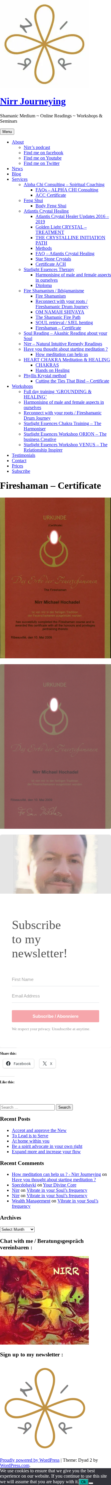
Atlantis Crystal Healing (46, 211)
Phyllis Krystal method (45, 375)
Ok (83, 1482)
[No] (91, 1483)
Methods (44, 248)
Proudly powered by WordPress (29, 1460)
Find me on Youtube (43, 157)
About (18, 142)
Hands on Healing (53, 370)
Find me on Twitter (41, 163)
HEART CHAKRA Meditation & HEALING (67, 359)
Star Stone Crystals (53, 258)
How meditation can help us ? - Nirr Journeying (56, 1174)
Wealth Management (31, 1200)
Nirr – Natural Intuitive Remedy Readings (63, 343)
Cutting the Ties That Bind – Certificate (72, 380)
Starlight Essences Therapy (49, 269)
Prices (17, 465)
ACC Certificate (51, 195)
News (17, 168)
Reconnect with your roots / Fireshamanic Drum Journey (62, 304)
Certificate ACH (51, 264)
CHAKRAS (47, 364)
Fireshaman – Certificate (58, 327)
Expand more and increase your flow (46, 1151)
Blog (16, 173)
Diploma (44, 285)
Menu (7, 131)
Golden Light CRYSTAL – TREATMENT (61, 229)
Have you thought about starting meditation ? (66, 349)
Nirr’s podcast (37, 147)
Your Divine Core (59, 1184)
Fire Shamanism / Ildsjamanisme (54, 290)
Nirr (16, 1190)
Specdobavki (24, 1184)
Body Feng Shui (51, 205)
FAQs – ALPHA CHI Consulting (67, 189)
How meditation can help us (62, 354)
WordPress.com (14, 1465)
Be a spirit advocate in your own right (47, 1146)
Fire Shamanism (51, 295)
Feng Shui (33, 200)
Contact (19, 460)
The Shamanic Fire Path (58, 317)
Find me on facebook (43, 152)
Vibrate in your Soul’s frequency (57, 1190)
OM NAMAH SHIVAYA (60, 311)
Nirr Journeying (33, 101)
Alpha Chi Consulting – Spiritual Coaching (64, 184)
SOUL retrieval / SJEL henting (64, 322)
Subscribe (21, 471)
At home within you (30, 1140)
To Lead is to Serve (30, 1135)
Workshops (22, 386)
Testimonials (23, 455)
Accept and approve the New (39, 1130)
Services (20, 179)
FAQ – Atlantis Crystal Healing (65, 253)
